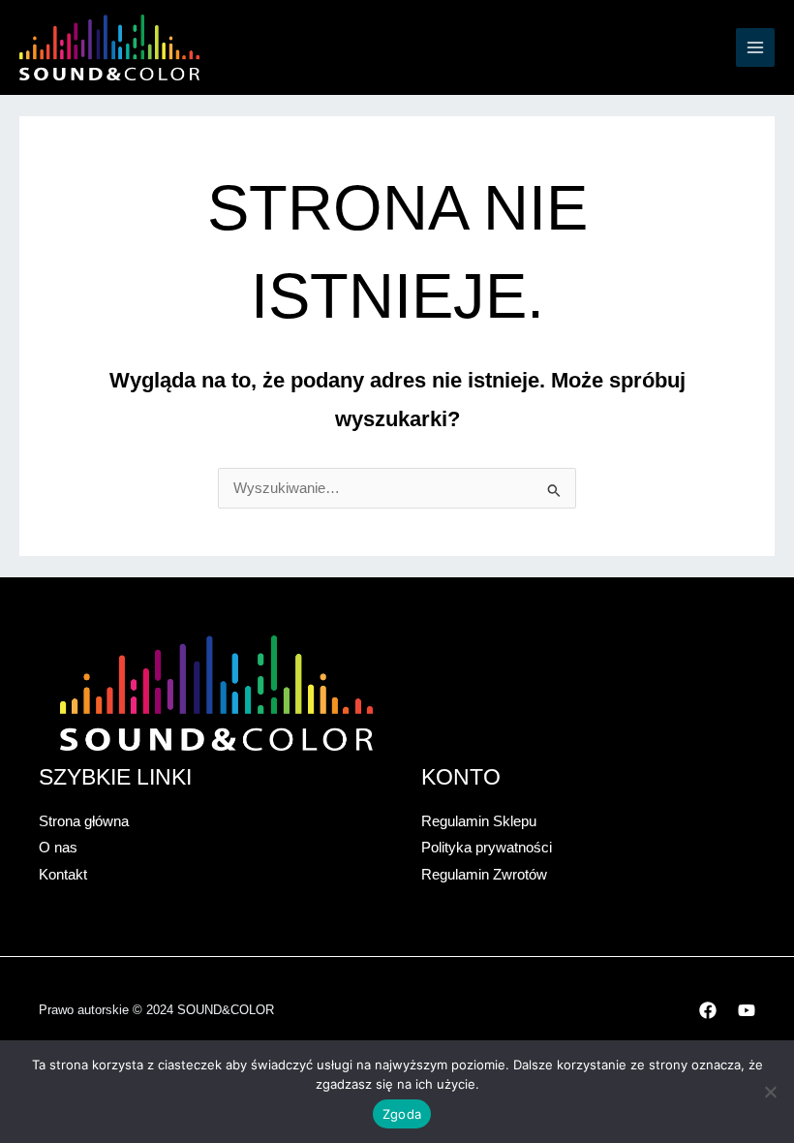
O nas (58, 847)
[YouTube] (746, 1010)
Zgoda (401, 1114)
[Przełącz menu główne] (755, 47)
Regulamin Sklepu (478, 821)
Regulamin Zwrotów (484, 874)
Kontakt (63, 874)
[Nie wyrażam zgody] (769, 1091)
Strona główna (84, 821)
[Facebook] (708, 1010)
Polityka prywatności (486, 847)
